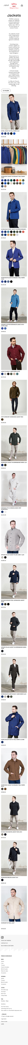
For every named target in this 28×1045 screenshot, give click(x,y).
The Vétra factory (5, 1006)
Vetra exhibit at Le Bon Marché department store (11, 1010)
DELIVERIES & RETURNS (7, 945)
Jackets (2, 961)
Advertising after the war (6, 1008)
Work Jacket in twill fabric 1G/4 (10, 131)
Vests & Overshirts (5, 967)
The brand (3, 991)
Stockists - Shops (4, 1001)
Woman (3, 976)
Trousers (3, 965)
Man (2, 959)
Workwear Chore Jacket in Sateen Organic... (14, 229)
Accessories (3, 972)
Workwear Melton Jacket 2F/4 (9, 877)
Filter (7, 90)
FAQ (2, 999)
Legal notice (3, 1018)
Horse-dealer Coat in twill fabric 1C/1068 (12, 739)
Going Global (4, 995)
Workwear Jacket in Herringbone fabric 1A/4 (14, 462)
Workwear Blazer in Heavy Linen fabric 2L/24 (13, 694)
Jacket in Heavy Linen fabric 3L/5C (10, 371)
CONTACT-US (4, 943)
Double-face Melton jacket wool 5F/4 (11, 832)
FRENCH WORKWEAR (6, 956)
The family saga (4, 989)
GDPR (2, 1024)
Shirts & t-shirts (4, 971)
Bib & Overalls (4, 969)
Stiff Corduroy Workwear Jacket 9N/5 (12, 416)
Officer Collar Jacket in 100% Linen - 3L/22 (12, 554)
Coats (2, 963)
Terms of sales (4, 1021)
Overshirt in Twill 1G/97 (7, 923)
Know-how (3, 993)
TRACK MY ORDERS (6, 940)
